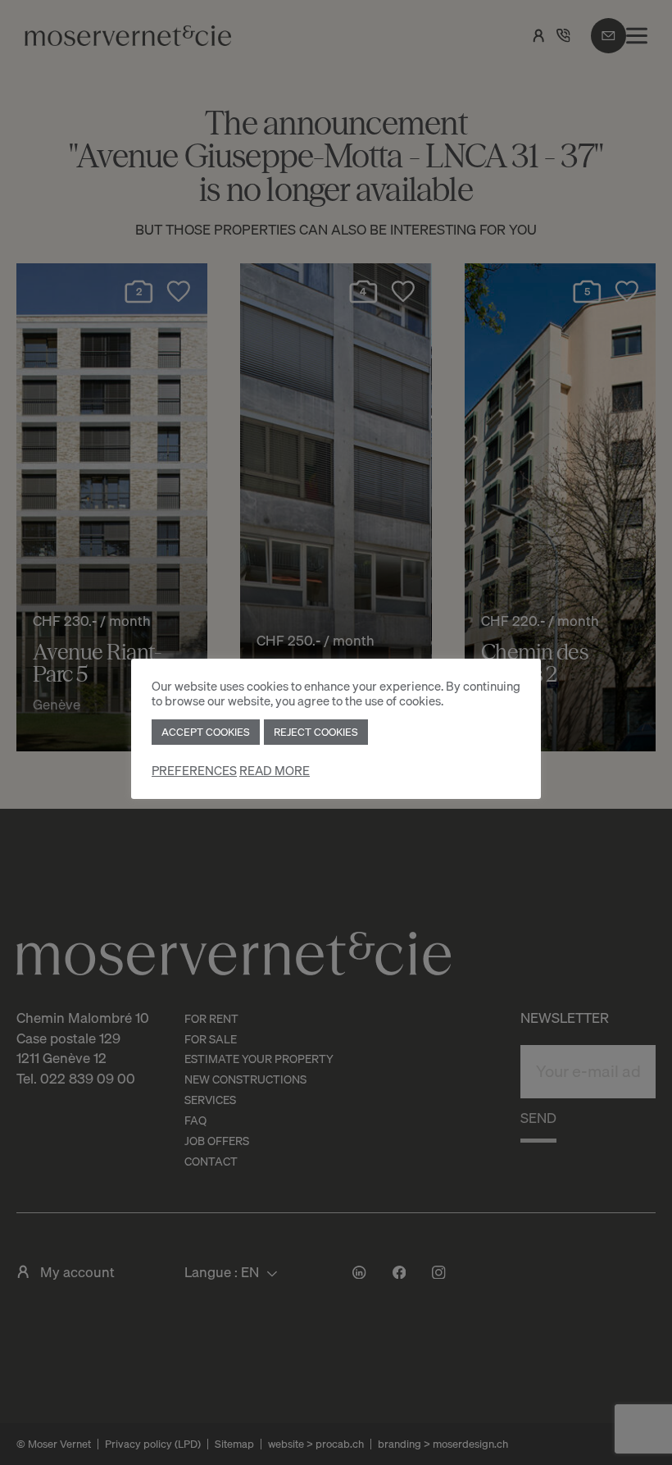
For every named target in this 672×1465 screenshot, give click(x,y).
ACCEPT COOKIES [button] (205, 731)
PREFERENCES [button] (194, 770)
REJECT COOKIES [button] (316, 731)
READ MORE (274, 770)
